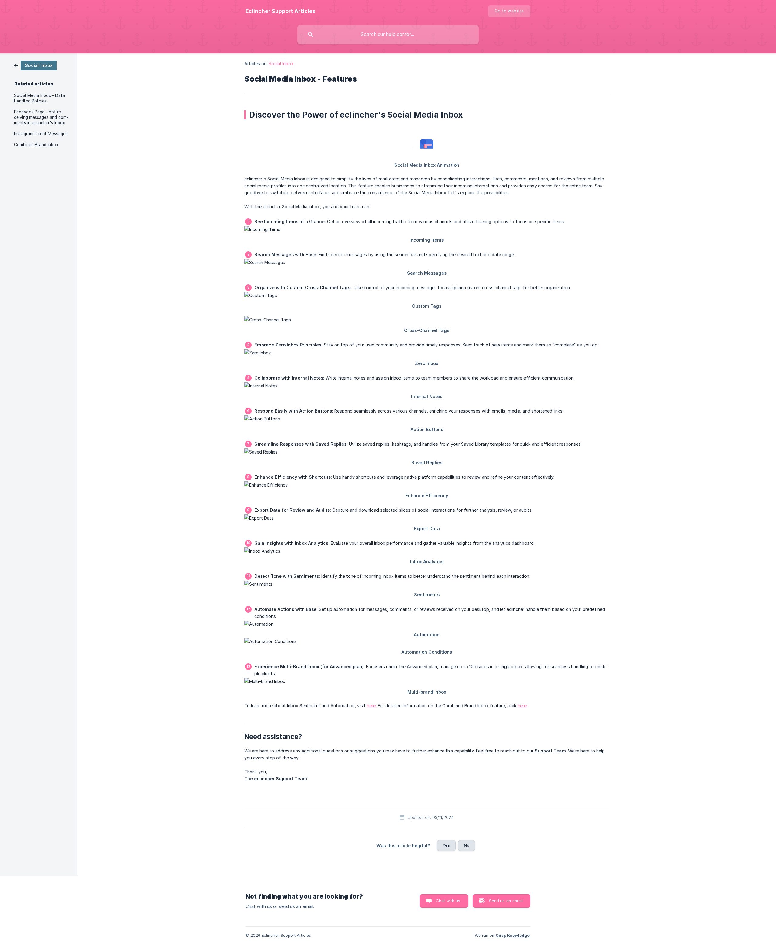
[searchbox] (388, 34)
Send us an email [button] (506, 900)
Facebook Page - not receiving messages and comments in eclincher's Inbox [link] (41, 117)
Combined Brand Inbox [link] (36, 144)
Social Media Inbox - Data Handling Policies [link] (39, 98)
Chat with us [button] (448, 900)
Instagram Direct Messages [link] (41, 133)
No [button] (466, 845)
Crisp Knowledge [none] (513, 935)
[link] (35, 65)
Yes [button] (446, 845)
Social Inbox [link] (281, 63)
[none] (281, 11)
